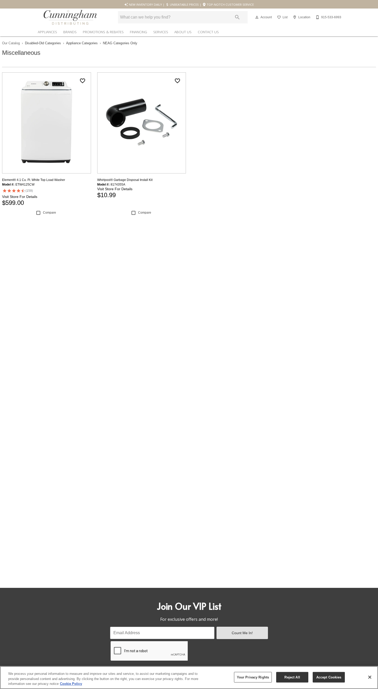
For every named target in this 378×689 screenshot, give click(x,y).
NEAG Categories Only (120, 43)
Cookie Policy (71, 684)
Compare (49, 212)
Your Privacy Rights (253, 677)
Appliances (47, 31)
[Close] (369, 677)
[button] (257, 17)
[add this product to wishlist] (82, 81)
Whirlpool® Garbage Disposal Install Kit (124, 180)
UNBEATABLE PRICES (184, 4)
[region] (189, 677)
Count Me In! (242, 633)
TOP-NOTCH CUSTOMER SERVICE (230, 4)
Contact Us (208, 31)
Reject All (292, 677)
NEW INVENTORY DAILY (145, 4)
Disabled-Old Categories (43, 43)
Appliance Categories (82, 43)
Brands (70, 31)
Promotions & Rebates (103, 31)
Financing (138, 31)
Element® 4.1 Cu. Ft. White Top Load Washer (33, 180)
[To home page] (70, 17)
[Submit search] (237, 17)
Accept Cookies (328, 677)
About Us (183, 31)
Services (160, 31)
